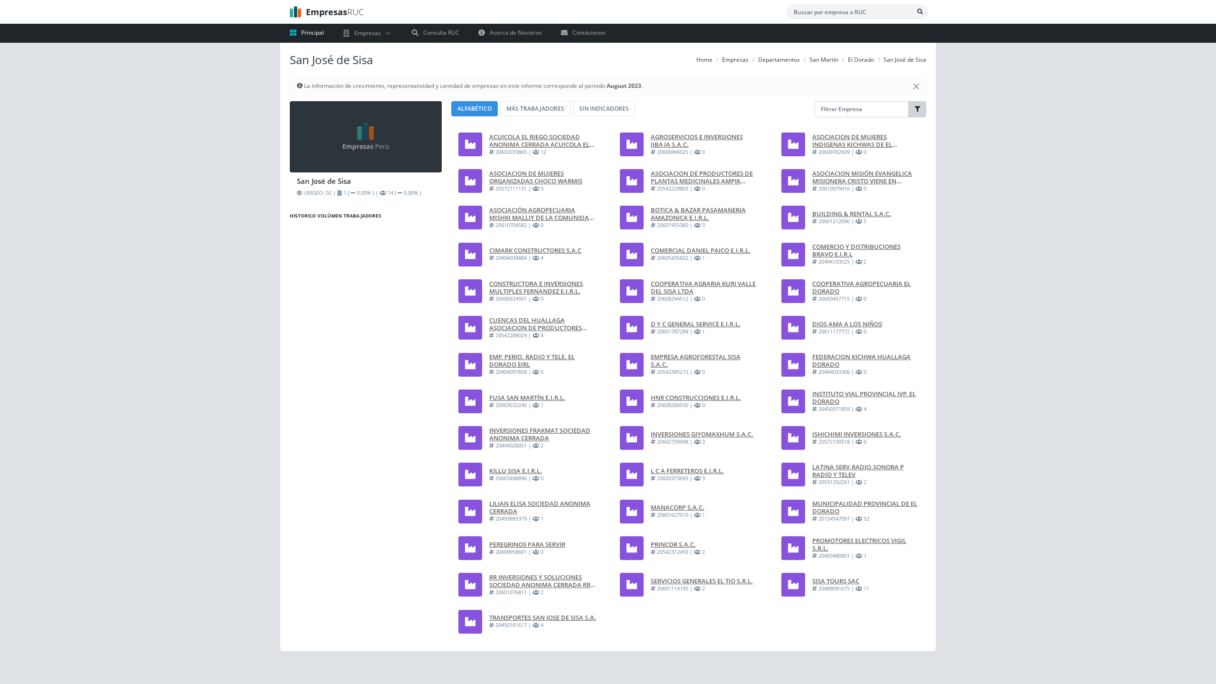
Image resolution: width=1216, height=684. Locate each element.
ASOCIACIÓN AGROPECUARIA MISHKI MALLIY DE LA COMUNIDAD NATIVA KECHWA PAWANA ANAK (541, 213)
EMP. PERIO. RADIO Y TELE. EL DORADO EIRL (532, 360)
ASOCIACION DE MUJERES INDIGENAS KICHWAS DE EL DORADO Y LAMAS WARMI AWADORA (852, 140)
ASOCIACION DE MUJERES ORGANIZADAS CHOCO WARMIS (535, 177)
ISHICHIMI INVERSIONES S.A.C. (856, 434)
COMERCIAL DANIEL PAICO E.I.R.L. (700, 250)
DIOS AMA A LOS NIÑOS (847, 324)
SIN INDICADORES (604, 108)
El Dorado (861, 60)
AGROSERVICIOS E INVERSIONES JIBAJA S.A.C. (697, 140)
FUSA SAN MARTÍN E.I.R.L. (527, 397)
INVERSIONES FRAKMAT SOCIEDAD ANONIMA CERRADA (539, 434)
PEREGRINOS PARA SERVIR (527, 544)
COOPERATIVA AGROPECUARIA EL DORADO (861, 287)
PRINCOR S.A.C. (673, 544)
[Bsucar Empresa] (920, 11)
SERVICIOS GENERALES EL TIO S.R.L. (702, 581)
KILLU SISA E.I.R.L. (515, 471)
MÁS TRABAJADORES (535, 108)
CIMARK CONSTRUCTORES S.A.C (535, 250)
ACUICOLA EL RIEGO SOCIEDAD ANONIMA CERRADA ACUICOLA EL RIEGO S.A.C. (539, 140)
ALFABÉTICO (474, 108)
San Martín (823, 60)
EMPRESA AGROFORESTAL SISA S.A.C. (696, 360)
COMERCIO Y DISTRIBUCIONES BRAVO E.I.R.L (856, 250)
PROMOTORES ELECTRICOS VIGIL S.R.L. (859, 544)
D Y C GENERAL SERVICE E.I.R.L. (696, 324)
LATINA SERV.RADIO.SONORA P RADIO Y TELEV (858, 470)
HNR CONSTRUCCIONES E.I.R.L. (696, 397)
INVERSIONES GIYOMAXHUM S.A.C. (702, 434)
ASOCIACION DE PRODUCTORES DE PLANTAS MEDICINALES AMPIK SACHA (702, 177)
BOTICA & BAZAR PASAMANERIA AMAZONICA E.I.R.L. (698, 213)
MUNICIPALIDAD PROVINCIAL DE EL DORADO (864, 507)
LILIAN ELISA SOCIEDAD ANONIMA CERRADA (539, 507)
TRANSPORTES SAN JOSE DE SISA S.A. (542, 617)
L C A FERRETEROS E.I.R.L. (687, 471)
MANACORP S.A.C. (677, 507)
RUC (335, 12)
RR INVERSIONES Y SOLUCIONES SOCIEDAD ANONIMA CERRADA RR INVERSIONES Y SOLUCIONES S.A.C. (540, 581)
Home (704, 60)
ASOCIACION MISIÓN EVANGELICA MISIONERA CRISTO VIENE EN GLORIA (862, 177)
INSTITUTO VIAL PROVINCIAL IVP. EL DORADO (864, 397)
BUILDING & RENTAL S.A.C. (851, 214)
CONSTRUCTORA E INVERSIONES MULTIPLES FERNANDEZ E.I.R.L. (536, 287)
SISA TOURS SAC (835, 581)
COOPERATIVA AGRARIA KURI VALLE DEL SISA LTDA (703, 287)
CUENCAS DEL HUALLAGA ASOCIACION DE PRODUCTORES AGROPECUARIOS (535, 324)
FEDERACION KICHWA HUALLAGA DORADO (861, 360)
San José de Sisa (905, 60)
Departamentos (779, 60)
